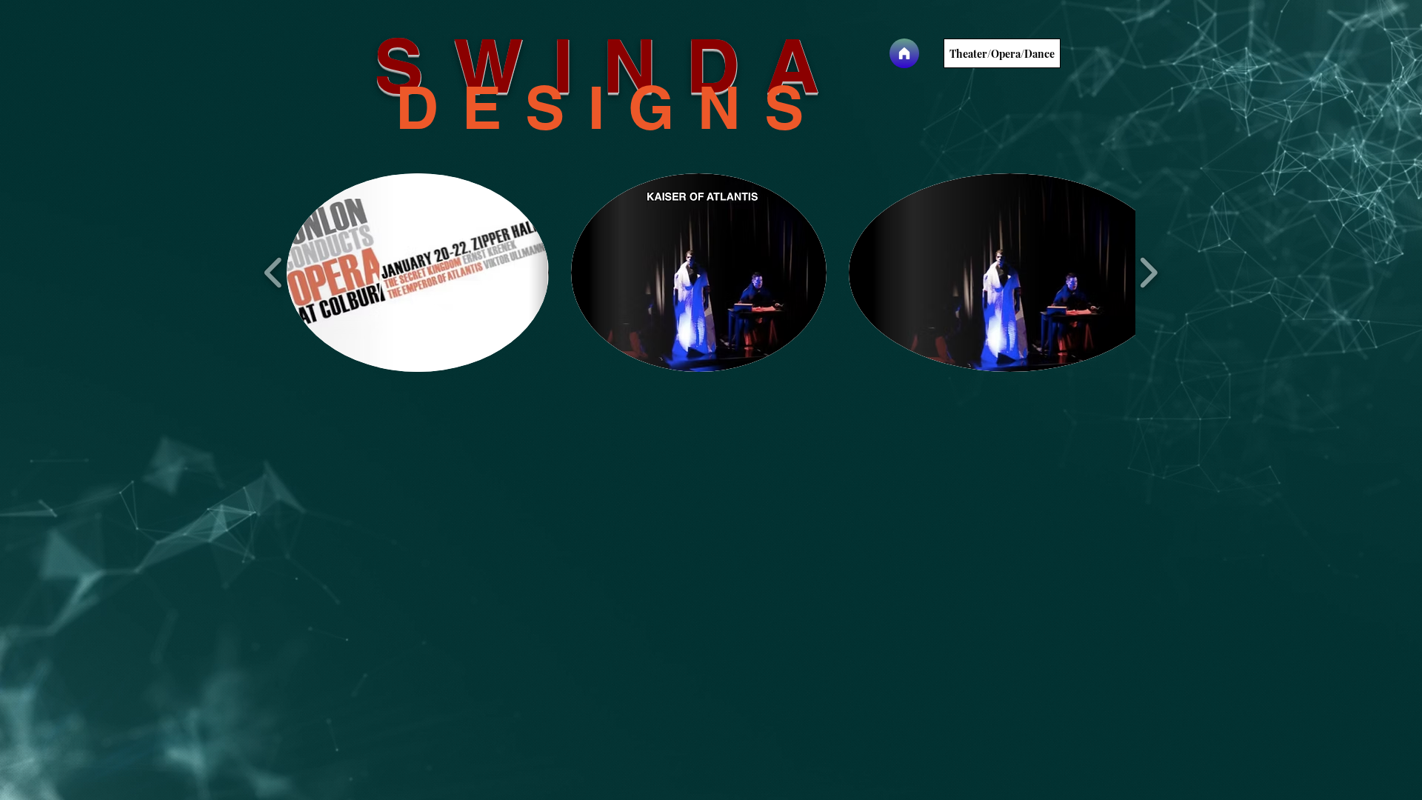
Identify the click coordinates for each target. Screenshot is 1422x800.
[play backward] (273, 273)
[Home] (904, 53)
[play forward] (1148, 273)
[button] (418, 272)
